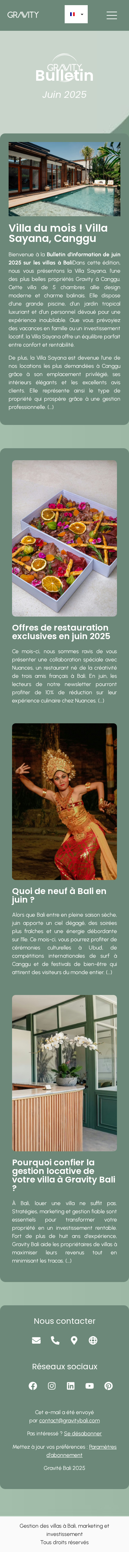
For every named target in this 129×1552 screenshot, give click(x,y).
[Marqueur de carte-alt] (74, 1340)
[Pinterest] (108, 1386)
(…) (50, 407)
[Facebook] (32, 1386)
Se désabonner (83, 1433)
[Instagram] (51, 1386)
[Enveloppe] (36, 1340)
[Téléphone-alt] (55, 1340)
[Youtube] (89, 1386)
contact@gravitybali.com (69, 1420)
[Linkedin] (70, 1386)
